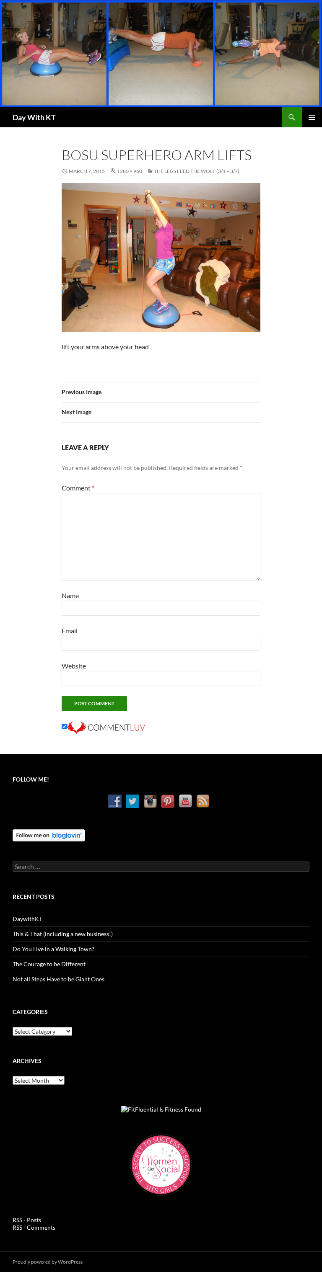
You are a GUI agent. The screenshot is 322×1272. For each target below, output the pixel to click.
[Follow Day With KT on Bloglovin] (49, 834)
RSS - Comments (34, 1227)
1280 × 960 (129, 171)
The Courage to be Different (49, 964)
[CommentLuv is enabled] (106, 726)
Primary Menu (312, 117)
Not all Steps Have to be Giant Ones (58, 979)
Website (74, 666)
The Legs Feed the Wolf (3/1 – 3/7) (196, 171)
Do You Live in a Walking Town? (53, 948)
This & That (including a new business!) (63, 933)
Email (70, 631)
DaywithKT (27, 918)
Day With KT (34, 117)
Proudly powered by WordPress (48, 1262)
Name (70, 595)
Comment (78, 488)
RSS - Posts (27, 1219)
